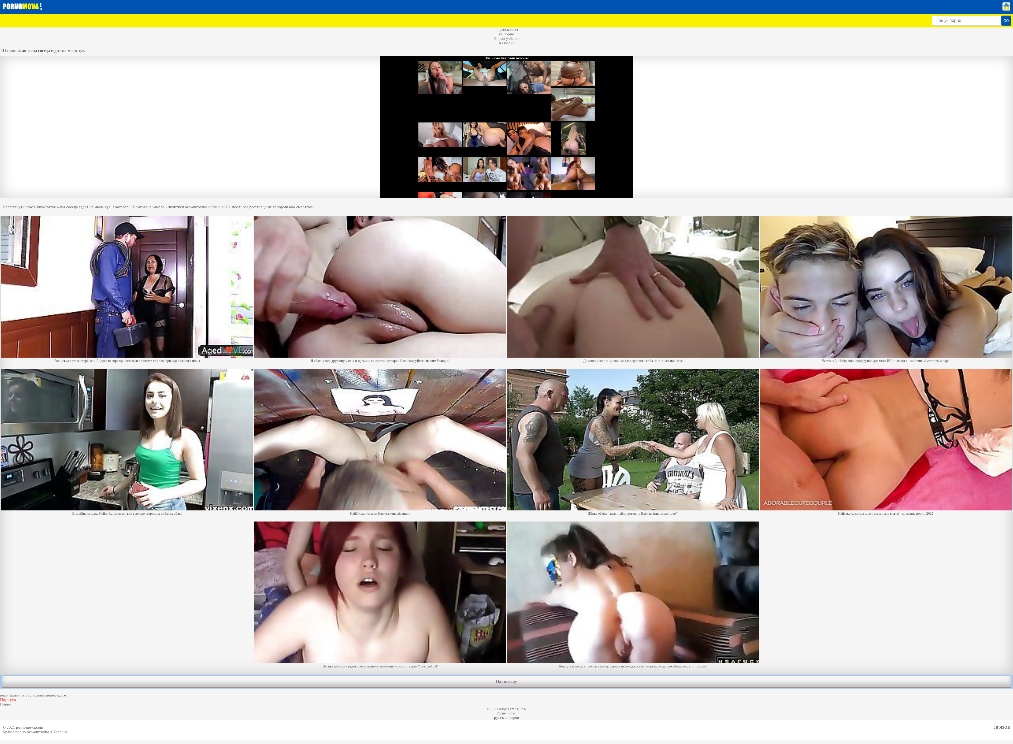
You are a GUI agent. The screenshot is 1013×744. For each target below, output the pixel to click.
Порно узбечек (506, 38)
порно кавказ (506, 29)
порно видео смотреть (506, 709)
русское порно (506, 717)
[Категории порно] (1006, 9)
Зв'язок (1001, 727)
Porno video (506, 713)
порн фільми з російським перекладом (33, 695)
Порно (5, 704)
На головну (506, 681)
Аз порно (507, 43)
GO (1006, 21)
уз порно (506, 34)
